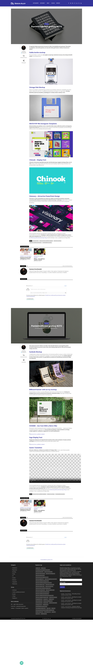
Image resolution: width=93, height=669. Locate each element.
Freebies (22, 256)
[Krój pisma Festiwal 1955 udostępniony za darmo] (26, 251)
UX (13, 575)
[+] (46, 292)
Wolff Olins (43, 613)
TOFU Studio (47, 611)
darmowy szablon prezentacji (42, 593)
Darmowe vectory (50, 584)
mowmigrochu (24, 352)
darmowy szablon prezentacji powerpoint (44, 595)
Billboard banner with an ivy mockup (43, 390)
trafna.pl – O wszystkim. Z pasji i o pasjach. (19, 608)
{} (44, 292)
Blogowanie (14, 569)
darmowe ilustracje (40, 573)
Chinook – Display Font (37, 160)
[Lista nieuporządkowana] (39, 292)
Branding (14, 571)
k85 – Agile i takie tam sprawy (17, 604)
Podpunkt (45, 604)
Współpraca (14, 598)
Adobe (38, 568)
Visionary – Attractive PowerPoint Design (44, 196)
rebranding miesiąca (40, 608)
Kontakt (58, 3)
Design (41, 256)
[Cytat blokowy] (40, 292)
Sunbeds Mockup (35, 352)
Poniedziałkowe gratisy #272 (47, 559)
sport (48, 608)
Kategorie (42, 3)
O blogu (53, 3)
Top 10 (38, 613)
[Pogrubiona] (31, 292)
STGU (53, 608)
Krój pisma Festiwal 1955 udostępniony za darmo (25, 258)
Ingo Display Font (35, 437)
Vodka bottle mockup (37, 52)
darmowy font (35, 240)
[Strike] (36, 292)
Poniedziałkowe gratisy (47, 242)
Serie (48, 3)
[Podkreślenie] (34, 292)
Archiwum (14, 590)
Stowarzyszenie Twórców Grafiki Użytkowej (45, 610)
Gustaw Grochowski (23, 52)
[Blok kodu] (42, 292)
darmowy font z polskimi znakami (46, 240)
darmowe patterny (40, 575)
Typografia (28, 256)
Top (25, 256)
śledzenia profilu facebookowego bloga (39, 237)
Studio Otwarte (39, 611)
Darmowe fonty (39, 571)
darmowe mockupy (50, 573)
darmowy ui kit (53, 597)
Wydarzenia (14, 583)
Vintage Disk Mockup (37, 87)
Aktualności (36, 3)
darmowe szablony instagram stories (43, 582)
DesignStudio (39, 599)
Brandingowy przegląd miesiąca (43, 569)
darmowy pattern (50, 590)
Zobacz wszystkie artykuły (67, 517)
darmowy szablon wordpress (42, 597)
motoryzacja (39, 602)
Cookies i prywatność (76, 618)
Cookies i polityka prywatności (18, 592)
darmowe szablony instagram (42, 580)
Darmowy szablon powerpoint (35, 242)
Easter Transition (35, 448)
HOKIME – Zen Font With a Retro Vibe (43, 426)
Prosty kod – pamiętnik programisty (18, 606)
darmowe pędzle (40, 579)
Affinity (43, 568)
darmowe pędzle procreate (51, 579)
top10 (53, 611)
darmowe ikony (48, 571)
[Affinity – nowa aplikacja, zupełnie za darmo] (39, 251)
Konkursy (14, 579)
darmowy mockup (57, 240)
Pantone (45, 602)
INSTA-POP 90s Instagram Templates (43, 124)
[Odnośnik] (43, 292)
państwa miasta (53, 602)
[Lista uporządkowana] (37, 292)
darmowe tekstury (40, 584)
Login (65, 285)
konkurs (51, 599)
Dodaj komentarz (23, 57)
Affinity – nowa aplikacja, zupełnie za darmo (39, 259)
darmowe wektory (40, 586)
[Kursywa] (33, 292)
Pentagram (39, 604)
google (46, 599)
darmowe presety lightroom (42, 577)
